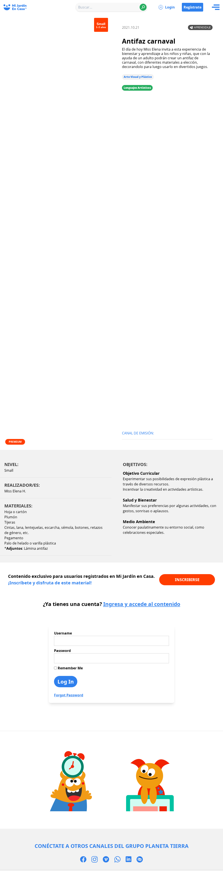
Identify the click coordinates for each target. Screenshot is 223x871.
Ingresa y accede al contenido (141, 603)
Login (170, 7)
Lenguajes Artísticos (137, 88)
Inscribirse (187, 579)
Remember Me (70, 668)
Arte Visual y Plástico (138, 77)
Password (62, 650)
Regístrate (192, 7)
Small (8, 470)
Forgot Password (68, 695)
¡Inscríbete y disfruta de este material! (50, 583)
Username (63, 633)
